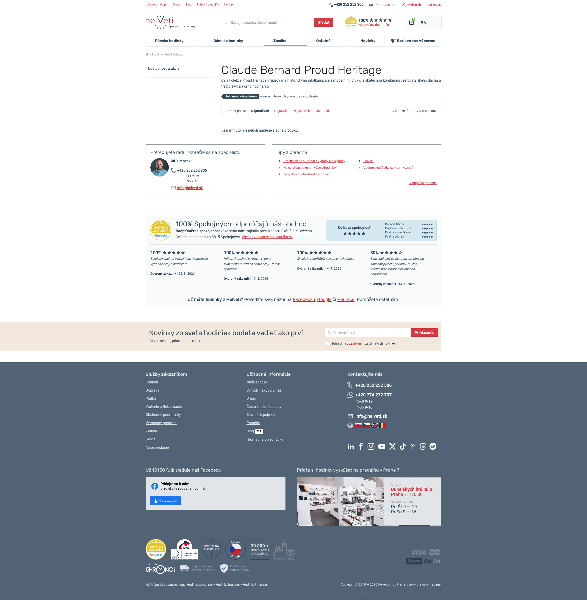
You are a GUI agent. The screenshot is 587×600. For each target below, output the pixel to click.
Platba (151, 398)
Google (324, 299)
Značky (156, 54)
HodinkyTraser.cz (228, 584)
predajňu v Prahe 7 (379, 470)
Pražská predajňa (208, 4)
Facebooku (304, 299)
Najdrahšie (323, 111)
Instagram (372, 446)
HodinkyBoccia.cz (255, 584)
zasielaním (356, 343)
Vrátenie (152, 406)
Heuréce (345, 299)
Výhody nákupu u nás (264, 390)
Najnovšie (281, 111)
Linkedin (352, 446)
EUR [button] (388, 4)
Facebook (362, 446)
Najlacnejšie (302, 111)
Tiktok (403, 446)
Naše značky (256, 382)
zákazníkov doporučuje (374, 25)
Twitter (393, 446)
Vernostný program (161, 423)
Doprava (152, 390)
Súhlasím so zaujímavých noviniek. (363, 343)
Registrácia (434, 4)
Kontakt (229, 4)
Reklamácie (172, 406)
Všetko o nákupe (156, 4)
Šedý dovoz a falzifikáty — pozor (306, 174)
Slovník (368, 161)
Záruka (151, 431)
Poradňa (253, 423)
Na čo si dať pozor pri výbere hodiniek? (310, 167)
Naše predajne (157, 447)
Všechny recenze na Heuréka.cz (267, 237)
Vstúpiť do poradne (422, 183)
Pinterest (413, 446)
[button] (374, 4)
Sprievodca (416, 41)
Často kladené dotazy (263, 406)
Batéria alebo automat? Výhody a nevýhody (314, 161)
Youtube (383, 446)
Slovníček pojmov (260, 414)
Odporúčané (260, 111)
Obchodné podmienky (163, 414)
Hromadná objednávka (264, 439)
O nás (251, 398)
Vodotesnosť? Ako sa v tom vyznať (388, 167)
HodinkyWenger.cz (200, 584)
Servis (150, 439)
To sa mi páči (168, 501)
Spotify (434, 446)
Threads (424, 446)
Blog (188, 4)
